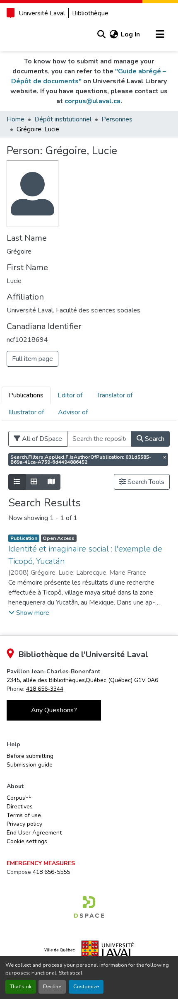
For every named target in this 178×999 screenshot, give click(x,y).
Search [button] (153, 438)
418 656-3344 (44, 689)
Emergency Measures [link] (41, 863)
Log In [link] (130, 34)
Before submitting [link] (30, 756)
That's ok (20, 986)
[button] (101, 34)
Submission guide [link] (30, 765)
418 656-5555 (51, 872)
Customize (86, 986)
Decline (52, 986)
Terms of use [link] (24, 815)
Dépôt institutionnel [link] (62, 119)
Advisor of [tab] (73, 412)
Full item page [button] (32, 358)
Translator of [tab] (114, 395)
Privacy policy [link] (24, 824)
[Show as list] (17, 482)
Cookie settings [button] (27, 841)
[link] (82, 680)
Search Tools (145, 481)
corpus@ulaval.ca (92, 101)
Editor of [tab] (70, 395)
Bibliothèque (90, 13)
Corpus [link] (19, 797)
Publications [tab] (26, 395)
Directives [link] (20, 806)
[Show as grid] (34, 482)
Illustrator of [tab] (26, 412)
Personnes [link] (116, 119)
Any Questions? (54, 710)
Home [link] (15, 119)
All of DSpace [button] (41, 438)
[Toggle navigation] (159, 34)
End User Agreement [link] (34, 833)
